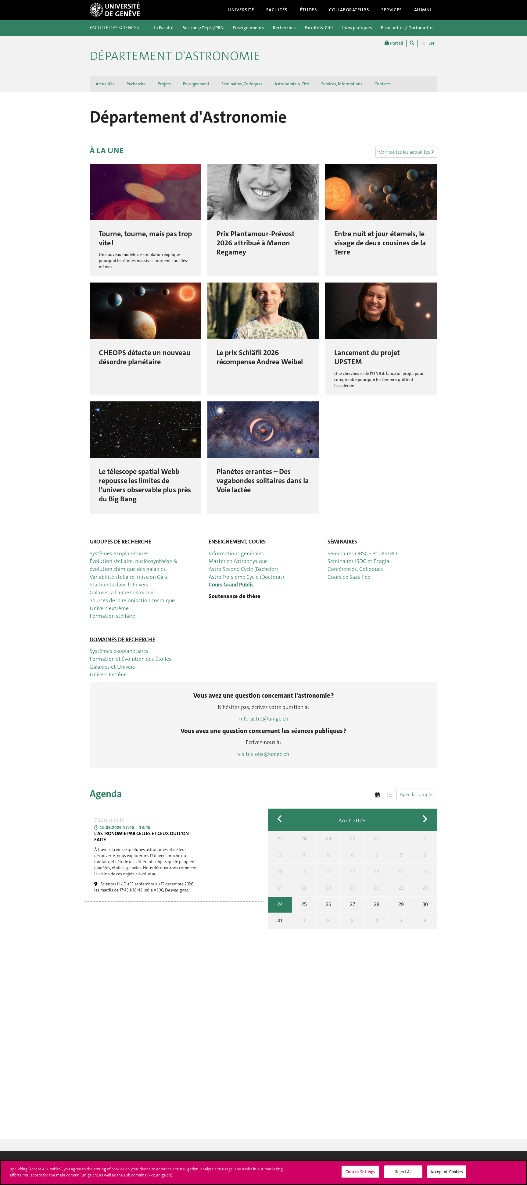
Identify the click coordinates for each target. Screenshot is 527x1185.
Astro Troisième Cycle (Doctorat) (246, 577)
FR (423, 43)
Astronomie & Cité (291, 84)
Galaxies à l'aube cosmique (121, 592)
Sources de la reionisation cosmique (132, 600)
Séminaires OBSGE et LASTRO (362, 553)
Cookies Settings (360, 1171)
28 (304, 838)
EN (431, 43)
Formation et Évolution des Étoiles (130, 659)
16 (425, 871)
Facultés (277, 10)
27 (280, 838)
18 (304, 888)
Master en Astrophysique (238, 561)
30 (352, 838)
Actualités (105, 84)
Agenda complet (417, 794)
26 (328, 904)
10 (280, 871)
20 (352, 888)
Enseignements (248, 28)
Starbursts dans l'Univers (119, 584)
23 (425, 888)
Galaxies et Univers (112, 667)
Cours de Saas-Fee (349, 577)
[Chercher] (412, 43)
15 (401, 871)
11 (304, 871)
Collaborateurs (349, 10)
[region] (263, 1172)
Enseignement (196, 84)
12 (328, 871)
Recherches (284, 28)
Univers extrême (109, 608)
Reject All (403, 1171)
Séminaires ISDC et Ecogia (358, 561)
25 (304, 904)
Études (308, 10)
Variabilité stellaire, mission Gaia (129, 577)
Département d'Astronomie (175, 56)
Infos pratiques (357, 28)
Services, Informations (341, 84)
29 (328, 838)
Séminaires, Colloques (241, 84)
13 (352, 871)
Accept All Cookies (447, 1171)
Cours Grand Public (231, 584)
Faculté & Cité (319, 28)
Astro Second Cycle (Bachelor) (243, 569)
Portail (396, 43)
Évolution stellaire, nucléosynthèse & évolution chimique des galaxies (133, 565)
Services (391, 10)
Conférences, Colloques (355, 569)
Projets (164, 84)
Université (241, 10)
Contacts (383, 84)
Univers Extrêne (109, 674)
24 (280, 904)
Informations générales (236, 553)
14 (376, 871)
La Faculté (164, 28)
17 (280, 888)
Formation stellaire (112, 616)
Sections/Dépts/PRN (203, 28)
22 (401, 888)
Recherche (136, 84)
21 (376, 888)
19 (328, 888)
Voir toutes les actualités (405, 152)
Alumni (422, 10)
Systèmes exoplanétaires (119, 553)
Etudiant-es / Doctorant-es (407, 28)
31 (376, 838)
